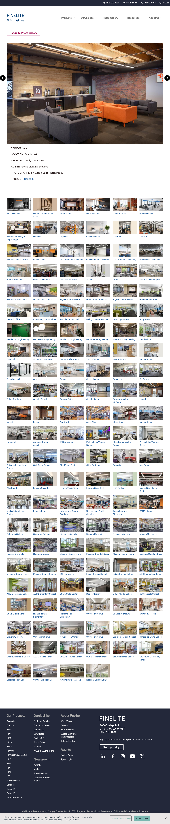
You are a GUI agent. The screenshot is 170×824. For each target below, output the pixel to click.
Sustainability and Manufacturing (68, 735)
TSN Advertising (67, 441)
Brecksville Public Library (18, 656)
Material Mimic (13, 780)
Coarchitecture (93, 379)
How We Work (67, 729)
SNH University (67, 573)
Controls (10, 725)
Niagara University (68, 533)
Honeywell (11, 441)
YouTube (132, 756)
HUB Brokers (119, 487)
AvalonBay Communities (44, 319)
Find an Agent (112, 3)
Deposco (37, 236)
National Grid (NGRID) (70, 679)
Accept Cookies (142, 818)
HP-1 (9, 734)
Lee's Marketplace (41, 279)
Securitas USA (13, 379)
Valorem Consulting (42, 359)
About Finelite (70, 716)
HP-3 (9, 742)
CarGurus (117, 379)
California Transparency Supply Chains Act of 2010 (48, 811)
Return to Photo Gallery (23, 33)
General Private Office (149, 259)
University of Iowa (94, 613)
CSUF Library (145, 511)
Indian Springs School (96, 573)
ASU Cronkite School (43, 656)
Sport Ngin (65, 422)
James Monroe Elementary (120, 512)
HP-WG (10, 750)
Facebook (113, 756)
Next (167, 78)
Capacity (117, 465)
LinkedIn (103, 756)
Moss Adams (119, 422)
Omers (36, 379)
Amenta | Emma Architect (40, 443)
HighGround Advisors (70, 299)
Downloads (39, 734)
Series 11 (10, 784)
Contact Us (150, 3)
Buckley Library (93, 593)
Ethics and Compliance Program (131, 811)
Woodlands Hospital (69, 319)
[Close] (166, 818)
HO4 (9, 729)
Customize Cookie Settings (120, 818)
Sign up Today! (111, 747)
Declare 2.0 (39, 738)
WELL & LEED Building (44, 750)
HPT (9, 767)
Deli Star (117, 236)
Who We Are (67, 721)
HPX (9, 772)
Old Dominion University (71, 259)
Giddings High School (17, 679)
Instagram (123, 756)
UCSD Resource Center (71, 656)
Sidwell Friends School (123, 656)
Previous (3, 78)
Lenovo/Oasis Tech (42, 487)
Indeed (142, 399)
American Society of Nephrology (16, 238)
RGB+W (37, 746)
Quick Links (42, 716)
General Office (66, 213)
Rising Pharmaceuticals (97, 319)
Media (36, 769)
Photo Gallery (40, 742)
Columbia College (15, 533)
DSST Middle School (122, 593)
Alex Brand (144, 465)
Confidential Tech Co (42, 679)
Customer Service (42, 721)
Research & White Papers (42, 779)
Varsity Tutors (92, 359)
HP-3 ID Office (93, 213)
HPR (9, 763)
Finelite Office (39, 259)
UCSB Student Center (96, 656)
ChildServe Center (41, 465)
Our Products (16, 716)
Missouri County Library (71, 553)
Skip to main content (9, 6)
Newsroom (41, 759)
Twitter (142, 756)
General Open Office (42, 299)
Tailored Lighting (68, 741)
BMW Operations (121, 319)
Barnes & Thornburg (69, 359)
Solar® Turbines (14, 399)
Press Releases (41, 773)
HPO (9, 759)
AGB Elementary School (150, 573)
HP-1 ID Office (13, 213)
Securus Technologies (149, 279)
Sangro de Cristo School (124, 636)
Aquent (89, 279)
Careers (64, 725)
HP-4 (9, 746)
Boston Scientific (14, 279)
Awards (37, 765)
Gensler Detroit (40, 399)
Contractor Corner (42, 725)
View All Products (15, 797)
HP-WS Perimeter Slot (17, 755)
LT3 (8, 776)
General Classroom (148, 299)
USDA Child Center (69, 593)
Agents (66, 749)
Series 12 (11, 789)
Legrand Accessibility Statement (94, 811)
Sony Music (144, 319)
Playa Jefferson (40, 511)
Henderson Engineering (18, 339)
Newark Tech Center (69, 636)
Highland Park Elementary (39, 615)
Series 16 (29, 179)
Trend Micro (145, 339)
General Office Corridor (17, 259)
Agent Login (131, 3)
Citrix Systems (93, 465)
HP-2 (9, 738)
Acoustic (11, 721)
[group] (85, 111)
